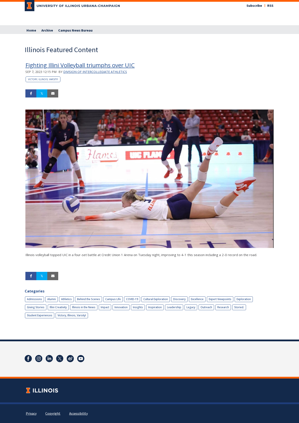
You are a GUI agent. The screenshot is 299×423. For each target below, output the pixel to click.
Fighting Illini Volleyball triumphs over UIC (80, 65)
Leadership (174, 307)
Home (31, 30)
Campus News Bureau (75, 30)
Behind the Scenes (88, 299)
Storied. (239, 307)
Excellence (197, 299)
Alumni (51, 299)
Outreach (206, 307)
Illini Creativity (58, 307)
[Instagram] (39, 358)
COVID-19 (132, 299)
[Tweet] (41, 93)
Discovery (179, 299)
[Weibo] (70, 358)
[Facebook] (28, 358)
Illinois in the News (83, 307)
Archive (47, 30)
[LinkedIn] (49, 358)
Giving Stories (35, 307)
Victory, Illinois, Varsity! (43, 79)
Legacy (190, 307)
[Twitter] (60, 358)
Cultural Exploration (155, 299)
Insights (138, 307)
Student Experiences (39, 315)
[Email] (52, 93)
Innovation (121, 307)
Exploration (244, 299)
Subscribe (254, 5)
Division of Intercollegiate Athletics (95, 72)
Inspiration (155, 307)
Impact (105, 307)
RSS (270, 5)
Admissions (34, 299)
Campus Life (113, 299)
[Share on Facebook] (30, 93)
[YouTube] (81, 358)
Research (223, 307)
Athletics (66, 299)
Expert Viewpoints (220, 299)
